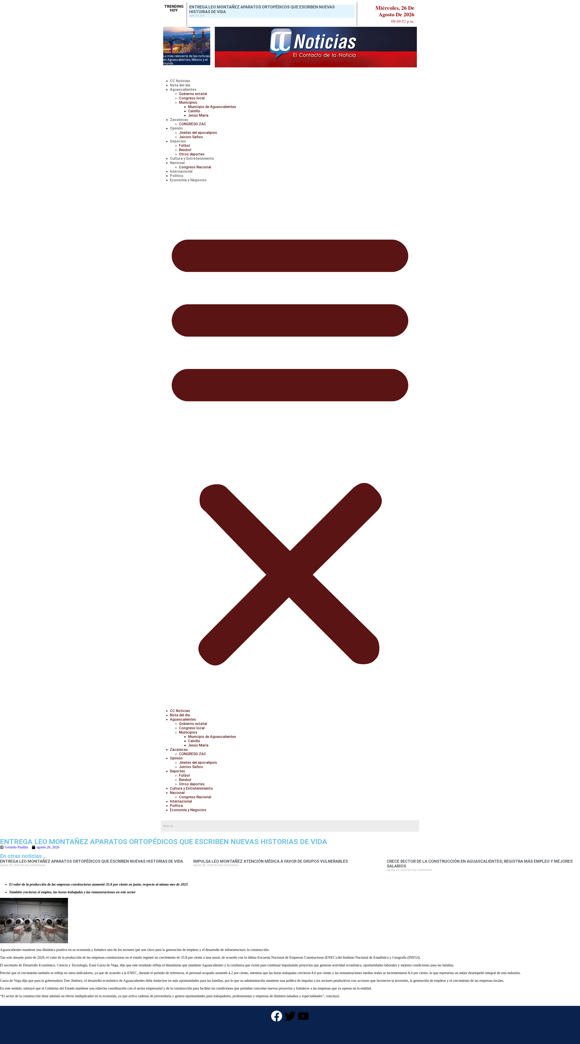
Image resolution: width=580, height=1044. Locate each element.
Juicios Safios (191, 137)
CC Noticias (180, 81)
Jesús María (198, 115)
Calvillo (194, 111)
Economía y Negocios (188, 180)
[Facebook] (276, 1016)
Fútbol (184, 145)
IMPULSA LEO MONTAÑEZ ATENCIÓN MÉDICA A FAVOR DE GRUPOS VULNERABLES (270, 861)
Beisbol (185, 150)
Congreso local (192, 98)
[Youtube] (303, 1016)
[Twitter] (290, 1016)
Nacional (177, 163)
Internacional (181, 171)
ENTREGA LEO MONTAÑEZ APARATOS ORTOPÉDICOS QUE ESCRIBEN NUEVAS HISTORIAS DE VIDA (91, 861)
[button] (290, 445)
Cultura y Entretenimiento (192, 158)
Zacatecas (179, 120)
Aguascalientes (183, 89)
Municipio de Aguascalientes (212, 107)
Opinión (176, 128)
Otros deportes (192, 154)
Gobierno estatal (193, 94)
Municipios (188, 102)
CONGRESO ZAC (192, 124)
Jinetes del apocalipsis (198, 132)
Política (176, 176)
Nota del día (180, 85)
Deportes (178, 141)
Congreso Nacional (195, 167)
